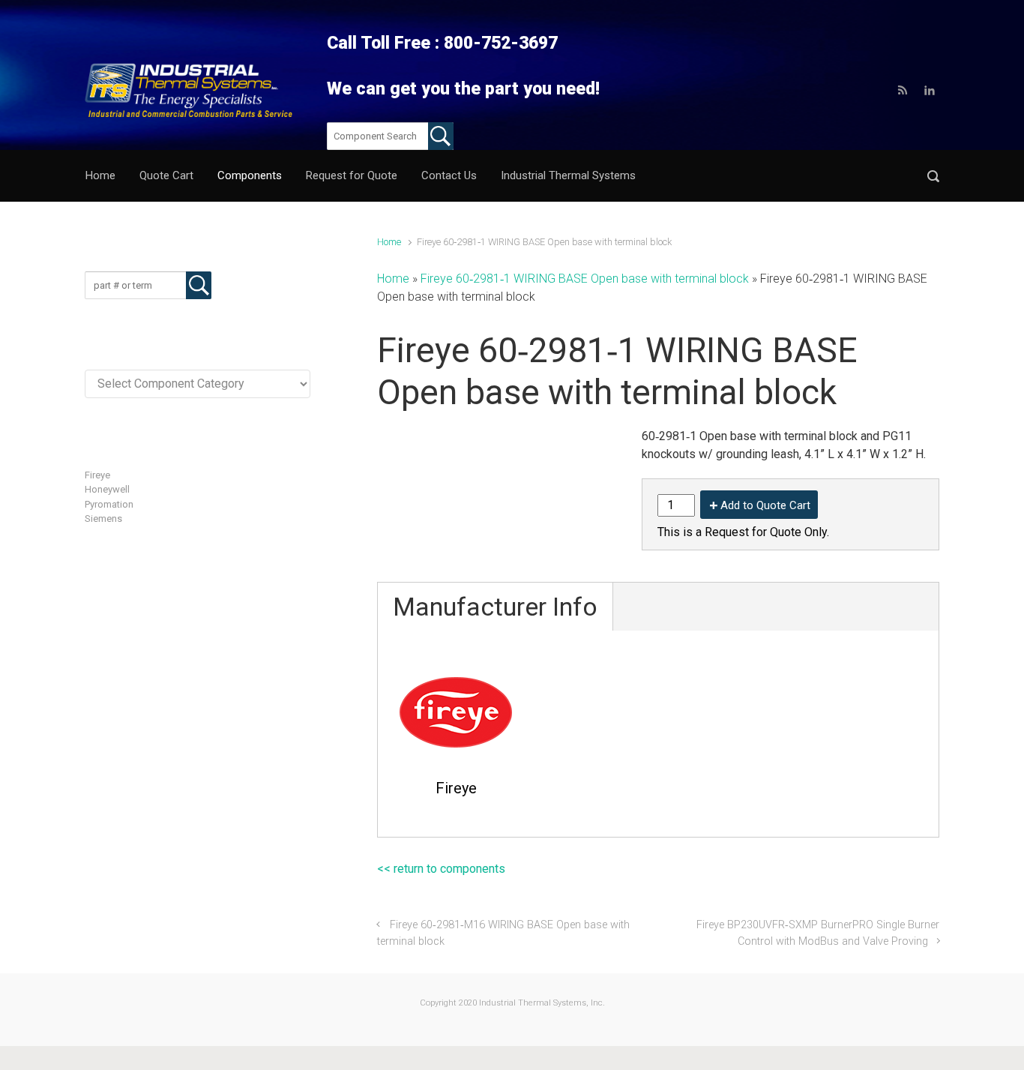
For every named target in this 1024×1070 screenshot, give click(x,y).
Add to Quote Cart (765, 505)
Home (389, 241)
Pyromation (109, 504)
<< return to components (441, 869)
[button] (933, 175)
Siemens (103, 518)
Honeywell (107, 489)
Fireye (97, 475)
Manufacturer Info (495, 607)
